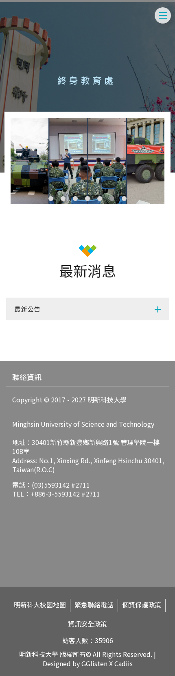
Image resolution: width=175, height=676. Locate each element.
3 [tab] (75, 198)
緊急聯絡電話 (94, 604)
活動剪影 (21, 338)
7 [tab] (124, 198)
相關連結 (21, 357)
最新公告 (27, 309)
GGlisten (94, 663)
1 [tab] (50, 198)
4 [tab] (87, 198)
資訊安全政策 (87, 623)
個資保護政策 (141, 604)
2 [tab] (63, 198)
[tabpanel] (88, 161)
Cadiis (123, 663)
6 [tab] (111, 198)
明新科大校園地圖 (40, 604)
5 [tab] (99, 198)
